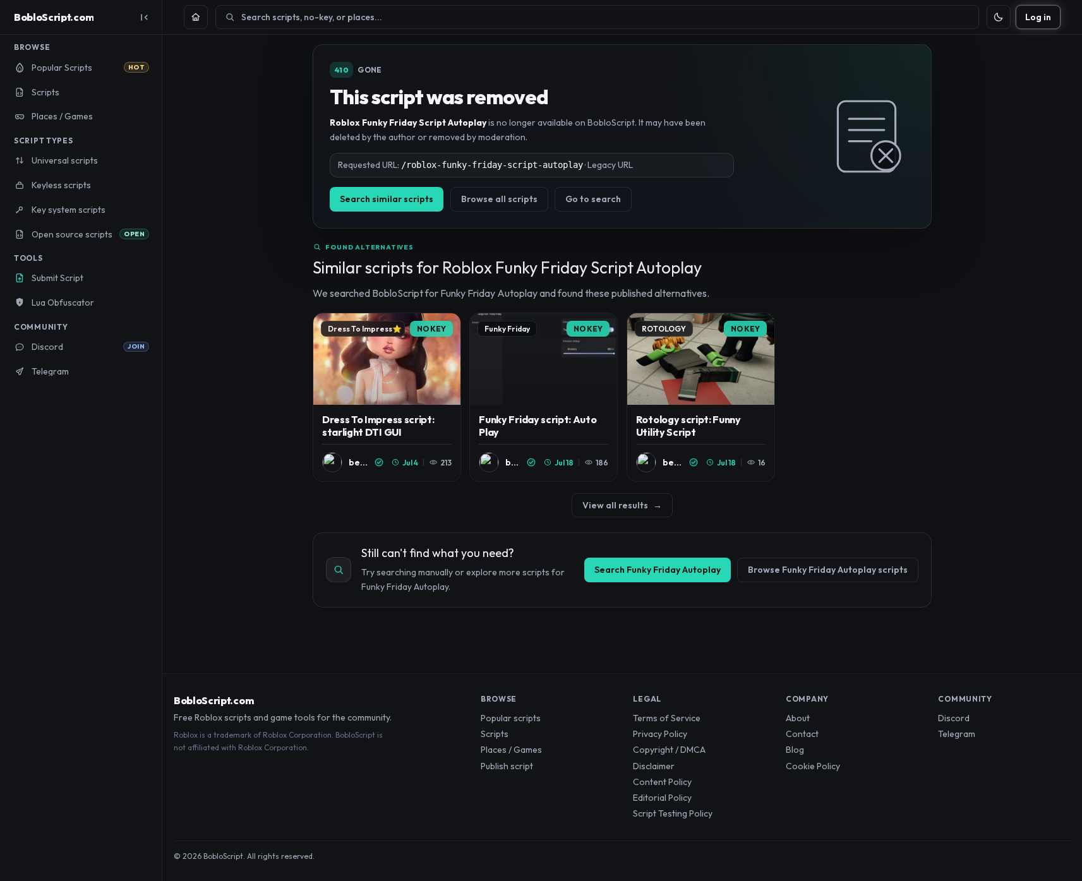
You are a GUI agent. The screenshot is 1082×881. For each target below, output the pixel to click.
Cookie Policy (813, 766)
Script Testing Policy (672, 813)
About (798, 718)
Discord (954, 718)
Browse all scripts (499, 199)
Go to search (593, 199)
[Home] (196, 17)
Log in (1038, 17)
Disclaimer (654, 766)
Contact (802, 734)
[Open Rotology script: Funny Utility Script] (700, 397)
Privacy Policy (660, 734)
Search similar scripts (386, 199)
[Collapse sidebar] (144, 17)
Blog (795, 749)
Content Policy (662, 782)
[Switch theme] (999, 17)
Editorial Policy (662, 797)
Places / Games (511, 749)
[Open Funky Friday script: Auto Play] (543, 397)
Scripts (494, 734)
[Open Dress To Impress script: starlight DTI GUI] (386, 397)
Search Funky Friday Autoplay (657, 569)
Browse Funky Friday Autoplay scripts (828, 569)
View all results (622, 505)
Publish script (507, 766)
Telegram (956, 734)
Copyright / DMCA (669, 749)
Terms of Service (666, 718)
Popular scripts (511, 718)
